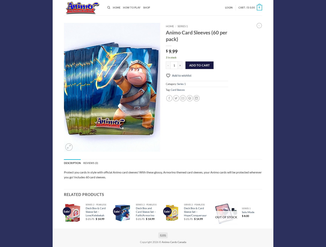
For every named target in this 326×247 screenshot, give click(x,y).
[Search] (108, 7)
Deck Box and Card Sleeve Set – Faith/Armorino (146, 212)
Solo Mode (248, 212)
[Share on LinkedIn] (196, 98)
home (116, 7)
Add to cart (199, 65)
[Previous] (64, 214)
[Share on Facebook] (169, 98)
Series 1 (183, 26)
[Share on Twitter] (176, 98)
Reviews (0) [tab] (90, 163)
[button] (229, 7)
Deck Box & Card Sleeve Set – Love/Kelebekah (96, 212)
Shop (146, 7)
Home (170, 26)
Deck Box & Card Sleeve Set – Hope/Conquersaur (195, 212)
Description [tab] (72, 163)
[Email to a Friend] (183, 98)
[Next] (261, 214)
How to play (132, 7)
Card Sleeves (178, 89)
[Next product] (259, 25)
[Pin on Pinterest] (190, 98)
